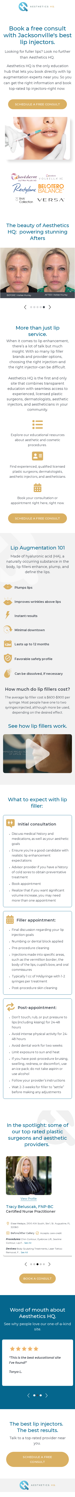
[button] (25, 307)
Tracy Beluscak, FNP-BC (29, 1206)
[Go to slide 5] (44, 307)
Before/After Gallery (22, 1233)
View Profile (29, 1198)
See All (27, 1242)
